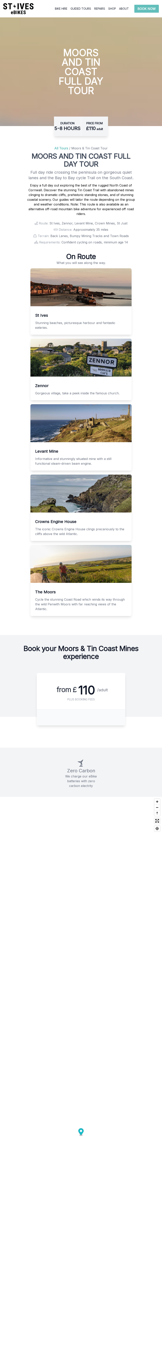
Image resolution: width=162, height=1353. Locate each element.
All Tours (61, 148)
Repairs (99, 8)
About (124, 8)
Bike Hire (61, 8)
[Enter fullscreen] (157, 821)
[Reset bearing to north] (157, 813)
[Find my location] (157, 828)
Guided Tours (81, 8)
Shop (112, 8)
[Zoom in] (157, 802)
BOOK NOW (147, 9)
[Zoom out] (157, 807)
